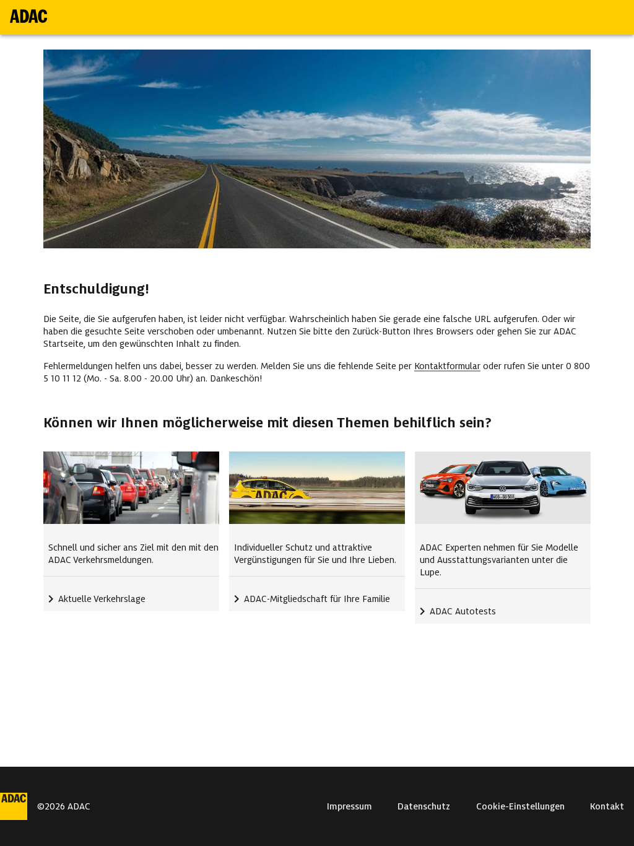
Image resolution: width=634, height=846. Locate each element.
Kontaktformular (447, 366)
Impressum (349, 806)
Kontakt (607, 806)
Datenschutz (423, 806)
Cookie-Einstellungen (520, 806)
